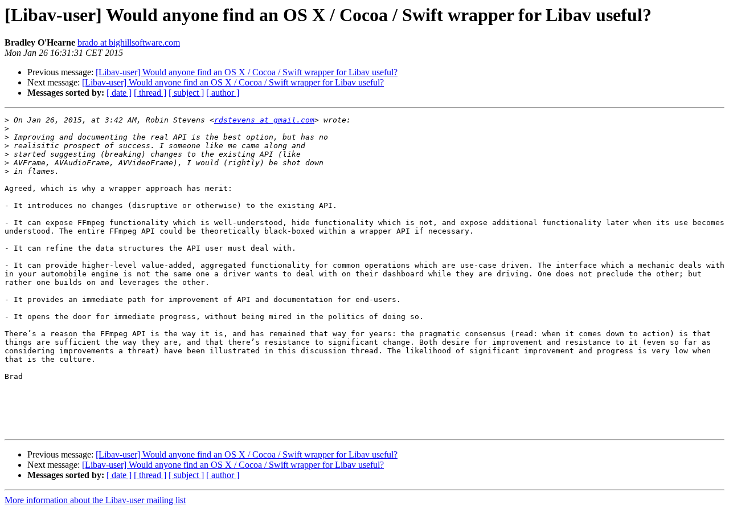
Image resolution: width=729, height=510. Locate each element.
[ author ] (222, 92)
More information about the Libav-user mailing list (95, 500)
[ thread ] (150, 92)
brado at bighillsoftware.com (128, 42)
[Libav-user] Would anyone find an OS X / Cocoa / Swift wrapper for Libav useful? (247, 72)
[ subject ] (186, 92)
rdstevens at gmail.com (264, 120)
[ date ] (119, 92)
